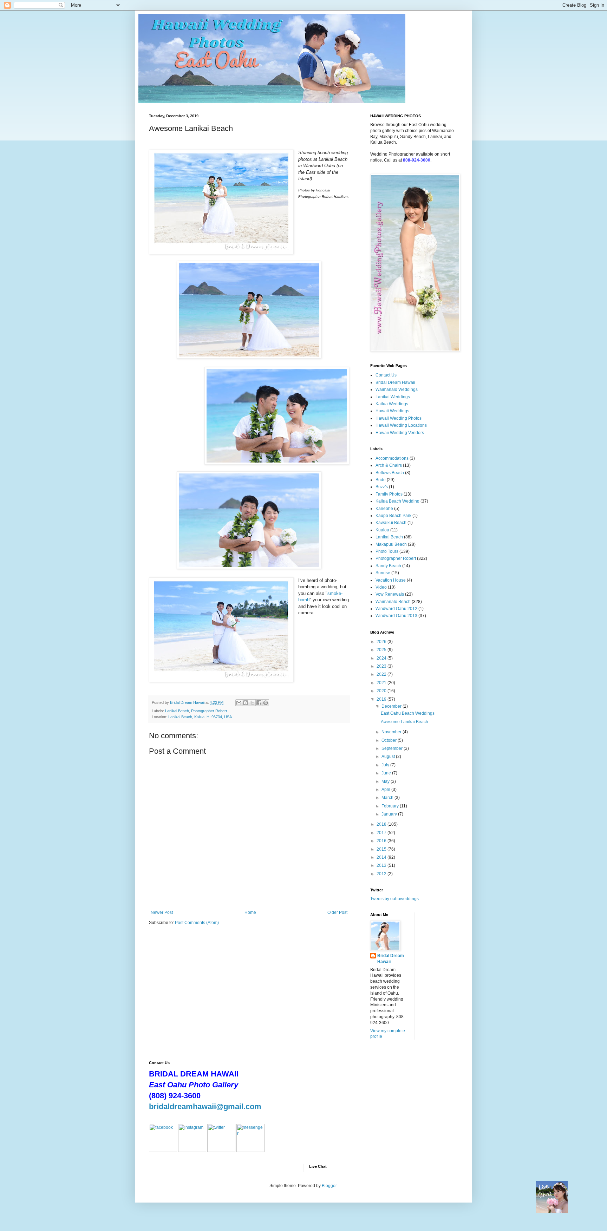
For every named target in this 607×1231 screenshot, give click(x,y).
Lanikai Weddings (393, 396)
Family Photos (389, 494)
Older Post (337, 912)
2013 (382, 865)
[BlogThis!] (245, 702)
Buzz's (382, 486)
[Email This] (238, 702)
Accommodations (392, 458)
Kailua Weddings (392, 403)
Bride (381, 479)
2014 (382, 857)
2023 (382, 666)
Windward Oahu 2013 (396, 615)
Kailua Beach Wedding (397, 501)
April (386, 789)
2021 (382, 682)
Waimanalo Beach (393, 601)
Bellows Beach (390, 472)
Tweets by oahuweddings (394, 898)
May (386, 781)
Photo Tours (387, 551)
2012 (382, 873)
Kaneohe (384, 508)
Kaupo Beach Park (393, 515)
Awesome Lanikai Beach (404, 721)
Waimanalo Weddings (397, 389)
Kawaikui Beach (391, 522)
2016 (382, 840)
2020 (382, 690)
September (392, 748)
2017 (382, 832)
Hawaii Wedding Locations (401, 425)
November (392, 731)
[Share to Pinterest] (265, 702)
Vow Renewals (390, 594)
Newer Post (162, 912)
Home (250, 912)
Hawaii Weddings (392, 410)
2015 (382, 849)
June (386, 773)
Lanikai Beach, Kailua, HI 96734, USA (200, 717)
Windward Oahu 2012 (396, 608)
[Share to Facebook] (258, 702)
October (389, 740)
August (388, 756)
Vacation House (391, 580)
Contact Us (386, 375)
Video (381, 587)
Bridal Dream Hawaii (395, 382)
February (390, 806)
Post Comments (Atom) (197, 922)
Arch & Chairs (389, 465)
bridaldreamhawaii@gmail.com (205, 1106)
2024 (382, 658)
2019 (382, 699)
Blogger (329, 1185)
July (385, 764)
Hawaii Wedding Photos (399, 418)
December (392, 706)
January (389, 814)
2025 (382, 649)
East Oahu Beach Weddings (408, 713)
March (387, 797)
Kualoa (382, 530)
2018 (382, 824)
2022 (382, 674)
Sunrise (383, 572)
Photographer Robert (209, 711)
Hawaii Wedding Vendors (400, 432)
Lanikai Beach (177, 711)
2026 (382, 641)
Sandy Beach (388, 565)
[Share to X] (252, 702)
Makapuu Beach (391, 544)
